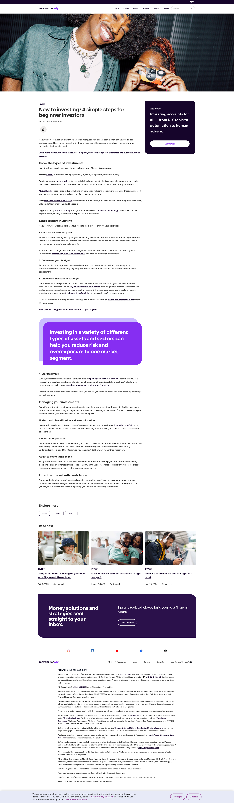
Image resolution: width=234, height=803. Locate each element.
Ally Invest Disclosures (117, 662)
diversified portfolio (123, 425)
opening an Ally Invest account (103, 378)
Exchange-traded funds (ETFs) (58, 200)
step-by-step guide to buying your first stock (87, 385)
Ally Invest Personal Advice (121, 299)
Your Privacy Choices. (102, 796)
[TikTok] (165, 650)
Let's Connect (127, 622)
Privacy (147, 662)
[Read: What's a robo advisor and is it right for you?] (170, 548)
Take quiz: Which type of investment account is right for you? (68, 309)
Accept (178, 796)
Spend (126, 8)
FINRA (133, 715)
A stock (49, 174)
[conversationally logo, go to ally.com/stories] (49, 8)
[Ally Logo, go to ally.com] (191, 2)
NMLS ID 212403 (79, 687)
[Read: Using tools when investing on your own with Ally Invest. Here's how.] (63, 548)
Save (117, 8)
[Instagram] (68, 650)
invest (42, 104)
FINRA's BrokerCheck (71, 718)
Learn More (170, 143)
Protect (146, 8)
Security (160, 662)
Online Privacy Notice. (76, 799)
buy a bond (61, 181)
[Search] (192, 8)
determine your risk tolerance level (68, 253)
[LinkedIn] (92, 650)
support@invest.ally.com (148, 747)
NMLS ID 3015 (125, 674)
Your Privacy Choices (179, 662)
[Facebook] (141, 650)
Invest (135, 8)
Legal (135, 662)
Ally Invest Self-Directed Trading (84, 286)
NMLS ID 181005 (154, 677)
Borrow (156, 8)
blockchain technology (107, 210)
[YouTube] (117, 650)
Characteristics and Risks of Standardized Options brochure (138, 728)
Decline (194, 796)
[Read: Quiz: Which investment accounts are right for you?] (116, 548)
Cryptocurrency (62, 210)
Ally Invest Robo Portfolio (77, 293)
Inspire (166, 8)
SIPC (139, 715)
